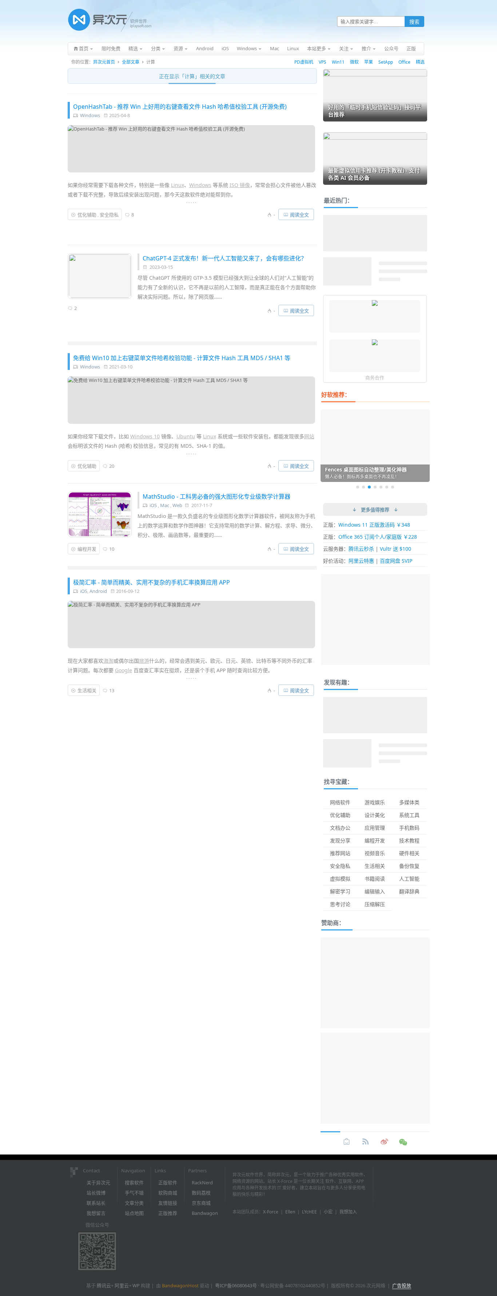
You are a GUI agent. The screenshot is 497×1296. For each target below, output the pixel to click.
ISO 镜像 (240, 185)
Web (177, 505)
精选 (420, 62)
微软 (354, 62)
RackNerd (202, 1182)
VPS (322, 62)
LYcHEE (309, 1212)
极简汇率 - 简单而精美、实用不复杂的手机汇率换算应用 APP (151, 582)
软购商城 (167, 1192)
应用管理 (375, 827)
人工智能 (409, 878)
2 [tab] (363, 487)
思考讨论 (340, 904)
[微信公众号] (403, 1141)
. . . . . (191, 201)
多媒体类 (409, 802)
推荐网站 (340, 853)
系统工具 (409, 815)
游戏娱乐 (375, 802)
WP (136, 1285)
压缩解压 (375, 904)
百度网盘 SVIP (396, 560)
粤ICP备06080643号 (236, 1285)
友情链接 (167, 1203)
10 (111, 549)
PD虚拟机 (303, 62)
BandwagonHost (180, 1285)
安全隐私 (109, 214)
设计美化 (375, 815)
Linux (177, 185)
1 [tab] (357, 487)
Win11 (338, 62)
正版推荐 (167, 1213)
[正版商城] (346, 1141)
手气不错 (134, 1192)
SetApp (385, 62)
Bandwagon (205, 1213)
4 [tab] (375, 487)
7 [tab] (392, 487)
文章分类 (134, 1203)
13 (111, 690)
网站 (309, 436)
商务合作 (374, 377)
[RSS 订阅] (365, 1141)
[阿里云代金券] (374, 343)
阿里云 (122, 1285)
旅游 (144, 660)
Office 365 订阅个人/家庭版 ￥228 (377, 536)
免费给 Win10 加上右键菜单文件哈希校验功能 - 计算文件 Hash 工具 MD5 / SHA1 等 (181, 358)
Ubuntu (185, 436)
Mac (164, 505)
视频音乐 (375, 853)
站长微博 (96, 1192)
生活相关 (86, 690)
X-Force (270, 1212)
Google (123, 670)
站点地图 (134, 1213)
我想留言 (96, 1213)
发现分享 (340, 840)
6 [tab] (386, 487)
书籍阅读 (375, 878)
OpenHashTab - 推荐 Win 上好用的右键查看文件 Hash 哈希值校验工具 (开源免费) (180, 107)
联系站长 (96, 1203)
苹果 (368, 62)
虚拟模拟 (340, 878)
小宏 (328, 1212)
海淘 (108, 660)
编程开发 (86, 549)
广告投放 (401, 1285)
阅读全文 (299, 214)
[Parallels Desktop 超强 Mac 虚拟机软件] (374, 303)
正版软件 (167, 1182)
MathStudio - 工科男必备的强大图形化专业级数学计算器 (216, 497)
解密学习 (340, 891)
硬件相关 (409, 853)
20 (111, 466)
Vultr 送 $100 (395, 548)
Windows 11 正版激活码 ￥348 (374, 524)
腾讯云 (104, 1285)
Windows (90, 115)
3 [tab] (369, 487)
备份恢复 (409, 865)
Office (404, 62)
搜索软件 (134, 1182)
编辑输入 (375, 891)
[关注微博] (384, 1141)
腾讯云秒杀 (361, 548)
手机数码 (409, 827)
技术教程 (409, 840)
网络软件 (340, 802)
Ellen (290, 1212)
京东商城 (201, 1203)
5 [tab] (380, 487)
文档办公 (340, 827)
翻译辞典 (409, 891)
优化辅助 (86, 214)
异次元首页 (104, 62)
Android (98, 591)
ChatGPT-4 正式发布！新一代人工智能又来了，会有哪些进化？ (225, 258)
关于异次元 (98, 1182)
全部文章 (130, 62)
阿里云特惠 (361, 560)
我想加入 (348, 1212)
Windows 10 (145, 436)
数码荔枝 (201, 1192)
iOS (153, 505)
